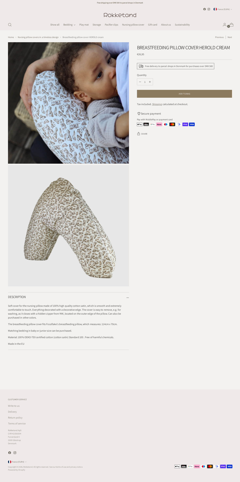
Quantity (142, 75)
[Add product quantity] (150, 82)
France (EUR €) (223, 9)
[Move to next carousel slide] (229, 378)
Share (144, 133)
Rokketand (28, 466)
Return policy (15, 417)
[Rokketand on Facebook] (204, 9)
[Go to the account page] (223, 24)
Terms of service (17, 423)
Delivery (12, 411)
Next (230, 37)
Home (11, 37)
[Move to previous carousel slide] (222, 378)
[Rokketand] (120, 15)
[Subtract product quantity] (140, 82)
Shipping (157, 104)
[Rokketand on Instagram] (208, 9)
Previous (219, 37)
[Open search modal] (10, 24)
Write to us (14, 406)
